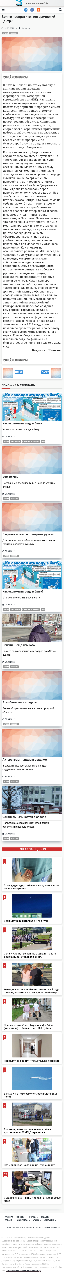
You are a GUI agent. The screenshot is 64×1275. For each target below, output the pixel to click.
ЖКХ (43, 441)
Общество (22, 1220)
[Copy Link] (25, 77)
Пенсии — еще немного (18, 645)
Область (45, 1217)
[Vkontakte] (5, 77)
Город (32, 1217)
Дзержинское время (30, 441)
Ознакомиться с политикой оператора (23, 1270)
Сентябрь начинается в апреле (24, 817)
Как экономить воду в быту (22, 423)
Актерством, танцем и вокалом (24, 759)
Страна (8, 1220)
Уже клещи (10, 477)
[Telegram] (15, 77)
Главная (9, 1217)
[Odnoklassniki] (10, 77)
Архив (5, 33)
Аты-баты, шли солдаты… (21, 702)
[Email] (20, 77)
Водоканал (15, 441)
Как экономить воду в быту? (22, 591)
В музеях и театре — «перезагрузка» (28, 534)
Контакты (49, 1220)
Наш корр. (26, 28)
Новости (13, 33)
